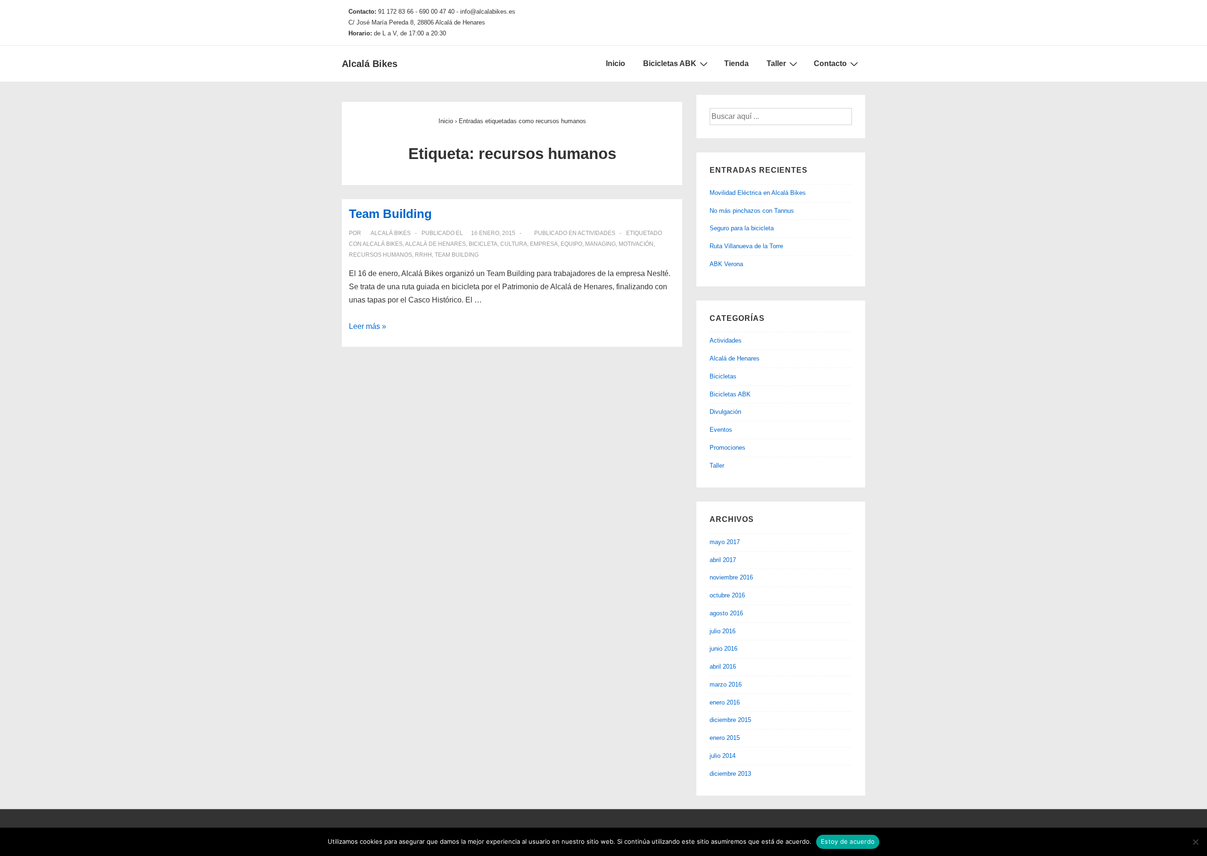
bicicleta (483, 244)
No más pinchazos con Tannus (752, 210)
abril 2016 (723, 666)
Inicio (615, 63)
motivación (636, 244)
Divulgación (725, 411)
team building (457, 255)
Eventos (721, 429)
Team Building (390, 214)
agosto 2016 (726, 613)
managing (600, 244)
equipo (571, 244)
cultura (513, 244)
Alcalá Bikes (369, 64)
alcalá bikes (383, 244)
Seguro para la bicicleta (742, 228)
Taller (776, 63)
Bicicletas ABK (669, 63)
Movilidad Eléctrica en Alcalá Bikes (758, 192)
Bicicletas (723, 376)
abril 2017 (723, 559)
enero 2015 (725, 737)
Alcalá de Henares (735, 358)
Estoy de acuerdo (848, 841)
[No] (1195, 842)
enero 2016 (725, 702)
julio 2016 (723, 631)
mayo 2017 (725, 541)
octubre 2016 (727, 595)
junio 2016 (723, 648)
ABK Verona (726, 264)
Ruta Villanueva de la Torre (746, 246)
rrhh (423, 255)
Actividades (596, 233)
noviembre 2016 (731, 577)
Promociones (727, 447)
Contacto (830, 63)
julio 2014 (723, 755)
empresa (544, 244)
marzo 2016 (726, 684)
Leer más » (367, 326)
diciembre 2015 (730, 719)
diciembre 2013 (730, 773)
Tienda (736, 63)
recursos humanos (380, 255)
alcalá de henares (435, 244)
